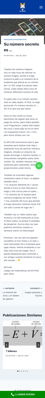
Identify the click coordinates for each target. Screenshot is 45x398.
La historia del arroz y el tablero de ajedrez (11, 293)
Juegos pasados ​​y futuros (33, 292)
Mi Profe (10, 55)
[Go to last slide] (7, 345)
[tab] (17, 371)
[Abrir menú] (41, 7)
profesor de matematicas (15, 39)
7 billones (11, 351)
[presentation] (22, 334)
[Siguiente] (38, 345)
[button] (39, 165)
